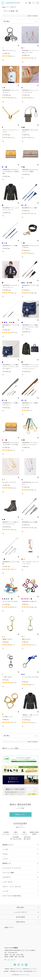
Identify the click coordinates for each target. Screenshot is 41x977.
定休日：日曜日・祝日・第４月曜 (14, 956)
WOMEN (6, 833)
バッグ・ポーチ (7, 882)
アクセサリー (7, 877)
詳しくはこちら (9, 959)
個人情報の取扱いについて (30, 971)
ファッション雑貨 (8, 872)
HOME (3, 7)
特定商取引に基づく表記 (16, 971)
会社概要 (6, 971)
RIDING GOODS (34, 833)
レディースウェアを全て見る (12, 896)
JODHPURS (16, 974)
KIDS (24, 833)
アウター (5, 854)
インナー (5, 859)
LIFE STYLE (27, 837)
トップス (5, 849)
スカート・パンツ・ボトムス (12, 886)
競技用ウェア (7, 863)
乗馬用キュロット (8, 845)
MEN (16, 833)
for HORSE (15, 837)
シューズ (5, 891)
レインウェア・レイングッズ (12, 868)
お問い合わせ (20, 922)
